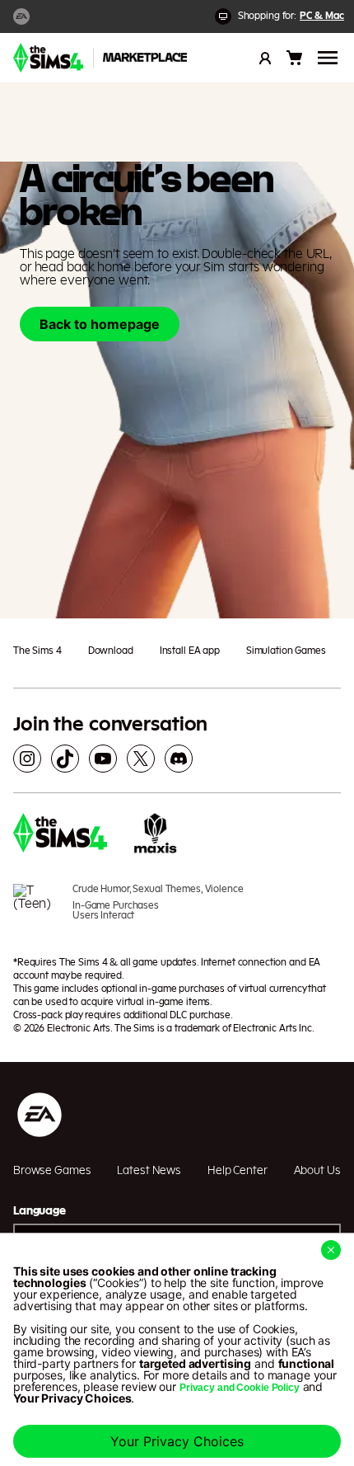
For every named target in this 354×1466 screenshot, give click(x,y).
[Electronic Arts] (21, 16)
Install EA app (190, 650)
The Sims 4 (37, 650)
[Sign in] (265, 58)
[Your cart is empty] (295, 58)
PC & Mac (322, 16)
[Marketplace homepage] (145, 57)
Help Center (237, 1171)
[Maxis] (155, 835)
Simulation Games (286, 650)
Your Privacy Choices (177, 1441)
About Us (317, 1171)
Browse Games (52, 1171)
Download (110, 650)
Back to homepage (100, 324)
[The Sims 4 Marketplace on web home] (48, 58)
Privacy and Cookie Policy (239, 1387)
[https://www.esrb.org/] (36, 910)
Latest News (149, 1171)
